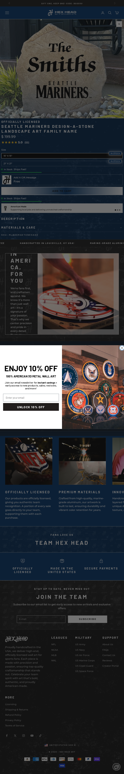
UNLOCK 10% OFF (31, 407)
